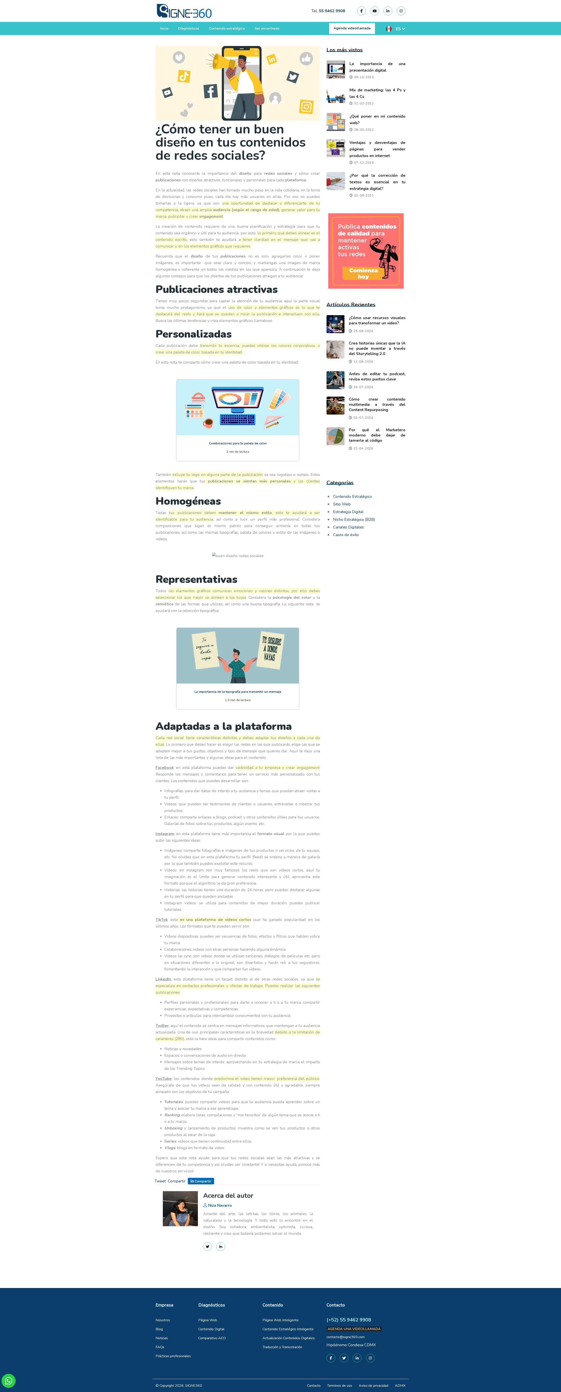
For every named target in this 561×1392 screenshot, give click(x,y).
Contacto (314, 1385)
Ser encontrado (267, 28)
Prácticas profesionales (173, 1356)
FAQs (160, 1347)
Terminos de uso (339, 1385)
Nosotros (163, 1320)
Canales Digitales (348, 527)
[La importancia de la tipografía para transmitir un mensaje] (238, 655)
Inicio (164, 28)
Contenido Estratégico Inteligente (288, 1329)
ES (398, 29)
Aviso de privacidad (373, 1385)
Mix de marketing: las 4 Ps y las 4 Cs (377, 93)
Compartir (177, 1181)
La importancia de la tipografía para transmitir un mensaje (237, 692)
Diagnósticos (188, 28)
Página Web (207, 1320)
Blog (159, 1329)
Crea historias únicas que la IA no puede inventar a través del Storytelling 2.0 (377, 348)
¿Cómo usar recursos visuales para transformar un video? (377, 320)
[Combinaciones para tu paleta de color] (238, 407)
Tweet (160, 1181)
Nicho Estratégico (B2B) (354, 519)
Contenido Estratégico (352, 496)
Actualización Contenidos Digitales (289, 1338)
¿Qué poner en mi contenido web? (377, 119)
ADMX (400, 1385)
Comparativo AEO (212, 1338)
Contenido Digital (211, 1329)
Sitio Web (342, 504)
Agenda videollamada (352, 28)
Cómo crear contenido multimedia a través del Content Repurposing (377, 404)
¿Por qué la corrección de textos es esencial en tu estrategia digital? (377, 182)
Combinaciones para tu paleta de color (238, 443)
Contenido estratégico (227, 28)
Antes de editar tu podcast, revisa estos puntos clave (377, 376)
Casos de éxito (346, 534)
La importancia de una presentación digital (377, 67)
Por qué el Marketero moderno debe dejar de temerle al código (377, 435)
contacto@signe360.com (346, 1337)
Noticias (162, 1338)
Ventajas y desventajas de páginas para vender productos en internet (377, 149)
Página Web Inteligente (281, 1320)
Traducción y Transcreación (282, 1347)
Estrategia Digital (348, 511)
